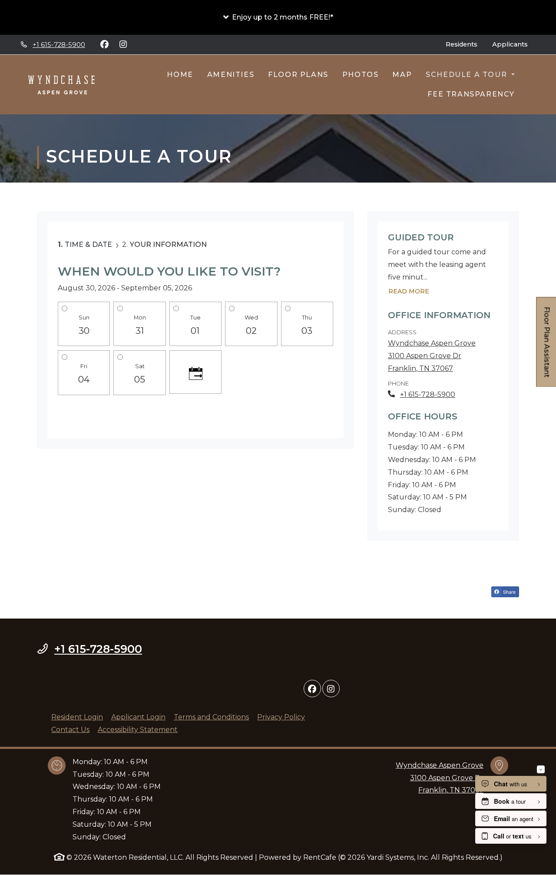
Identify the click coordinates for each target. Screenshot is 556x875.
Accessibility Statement (138, 729)
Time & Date (88, 244)
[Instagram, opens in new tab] (123, 44)
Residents (465, 44)
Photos (360, 74)
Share (509, 591)
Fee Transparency (471, 94)
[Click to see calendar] (195, 372)
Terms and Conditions (211, 716)
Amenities (230, 74)
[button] (278, 17)
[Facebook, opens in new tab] (104, 44)
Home (180, 74)
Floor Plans (298, 74)
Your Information (168, 244)
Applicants (513, 44)
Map (402, 74)
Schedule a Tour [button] (468, 74)
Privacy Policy (281, 716)
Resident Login (77, 716)
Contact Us (70, 729)
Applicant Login (138, 716)
